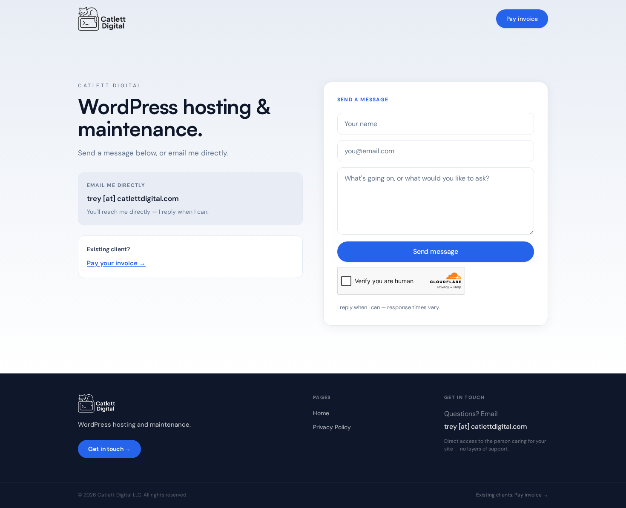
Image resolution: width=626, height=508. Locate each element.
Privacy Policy (332, 427)
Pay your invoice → (116, 263)
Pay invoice (522, 19)
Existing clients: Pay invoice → (512, 494)
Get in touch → (109, 449)
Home (321, 413)
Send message (435, 251)
